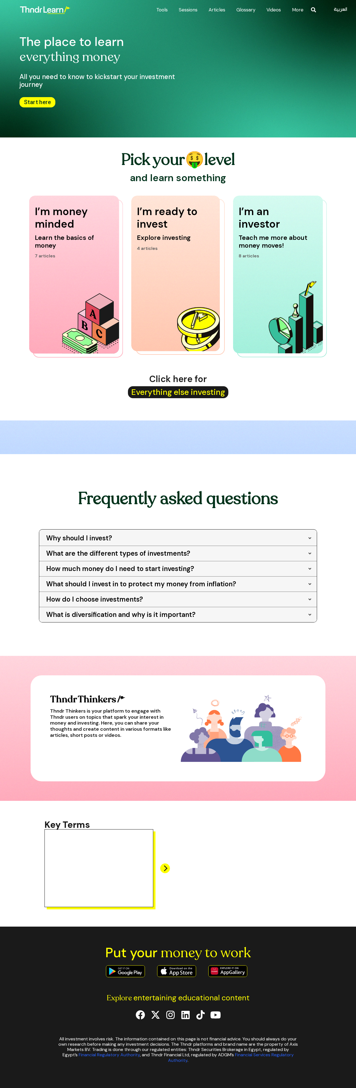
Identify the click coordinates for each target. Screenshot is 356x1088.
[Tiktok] (200, 1014)
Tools (162, 10)
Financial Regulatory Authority (109, 1055)
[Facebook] (140, 1014)
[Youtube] (215, 1014)
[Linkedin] (185, 1014)
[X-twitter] (155, 1014)
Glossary (245, 10)
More (297, 10)
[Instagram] (170, 1014)
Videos (273, 10)
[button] (313, 9)
